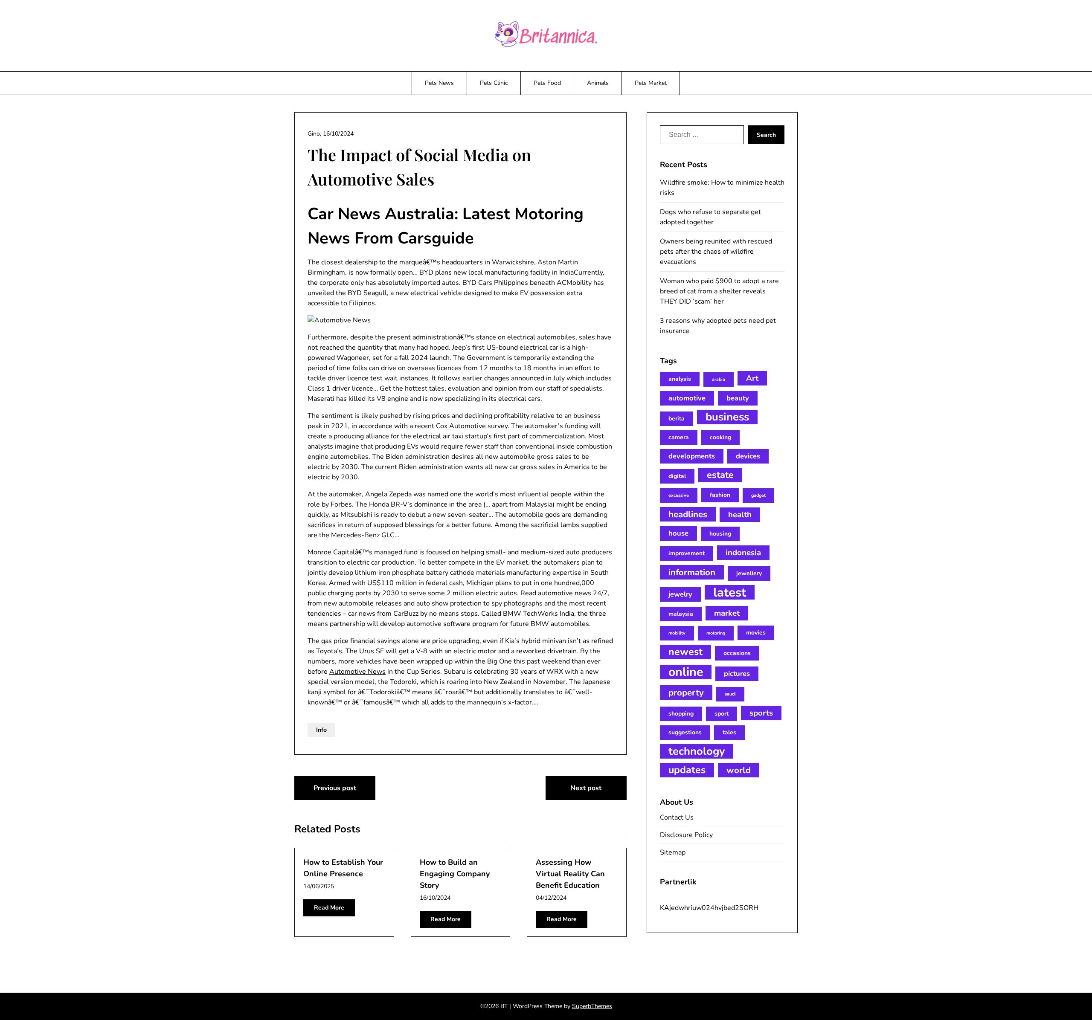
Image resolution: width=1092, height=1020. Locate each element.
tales (729, 732)
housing (720, 534)
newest (685, 651)
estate (720, 475)
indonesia (743, 552)
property (686, 692)
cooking (720, 437)
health (740, 514)
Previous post (335, 788)
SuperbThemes (592, 1006)
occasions (737, 653)
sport (721, 714)
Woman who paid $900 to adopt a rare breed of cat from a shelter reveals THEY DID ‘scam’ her (719, 291)
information (691, 572)
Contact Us (677, 817)
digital (677, 476)
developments (691, 456)
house (678, 533)
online (685, 672)
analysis (679, 379)
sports (761, 713)
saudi (730, 694)
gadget (758, 495)
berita (676, 418)
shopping (681, 714)
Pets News (439, 83)
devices (748, 456)
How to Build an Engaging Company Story (455, 873)
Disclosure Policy (686, 835)
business (727, 417)
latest (729, 592)
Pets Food (547, 83)
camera (678, 437)
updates (687, 770)
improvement (686, 553)
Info (321, 730)
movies (756, 633)
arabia (718, 379)
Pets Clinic (494, 83)
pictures (737, 673)
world (738, 770)
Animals (598, 83)
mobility (676, 633)
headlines (687, 514)
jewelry (680, 594)
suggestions (685, 732)
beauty (737, 398)
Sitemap (672, 852)
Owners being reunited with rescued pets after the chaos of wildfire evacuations (716, 252)
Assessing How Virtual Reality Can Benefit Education (570, 873)
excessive (678, 495)
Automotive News (357, 671)
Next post (585, 788)
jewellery (749, 573)
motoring (715, 633)
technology (696, 751)
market (727, 613)
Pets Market (651, 83)
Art (752, 378)
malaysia (680, 614)
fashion (720, 495)
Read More (329, 908)
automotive (687, 398)
